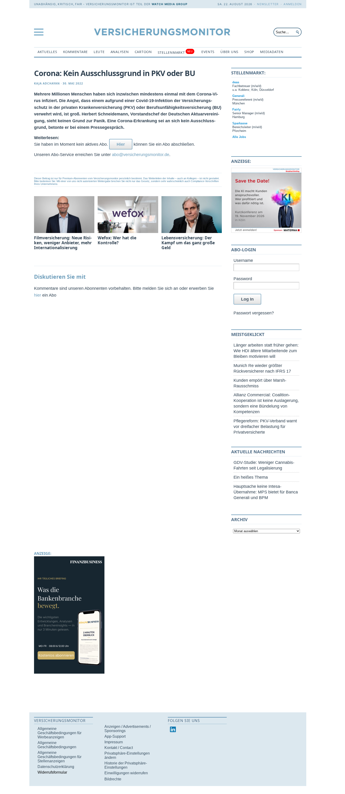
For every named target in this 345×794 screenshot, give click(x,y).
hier (37, 295)
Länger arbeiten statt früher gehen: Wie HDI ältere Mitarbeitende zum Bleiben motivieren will (266, 351)
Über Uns (229, 52)
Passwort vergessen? (254, 312)
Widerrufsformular (52, 772)
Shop (249, 52)
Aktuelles (47, 52)
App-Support (115, 736)
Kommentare (75, 52)
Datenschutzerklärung (56, 767)
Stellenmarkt (175, 52)
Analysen (120, 52)
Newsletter (268, 4)
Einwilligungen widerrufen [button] (126, 773)
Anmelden (293, 4)
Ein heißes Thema (251, 477)
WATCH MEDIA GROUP (170, 4)
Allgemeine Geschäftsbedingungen (57, 745)
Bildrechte (112, 779)
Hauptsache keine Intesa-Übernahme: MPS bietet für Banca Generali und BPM (266, 492)
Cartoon (143, 52)
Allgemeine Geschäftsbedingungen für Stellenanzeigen (59, 757)
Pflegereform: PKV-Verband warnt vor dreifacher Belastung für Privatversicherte (265, 426)
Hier (121, 144)
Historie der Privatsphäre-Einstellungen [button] (125, 765)
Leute (99, 52)
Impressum (113, 742)
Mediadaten (271, 52)
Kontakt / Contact (118, 748)
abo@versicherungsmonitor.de (140, 154)
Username (243, 260)
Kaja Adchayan (47, 83)
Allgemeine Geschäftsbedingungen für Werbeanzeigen (59, 733)
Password (243, 278)
